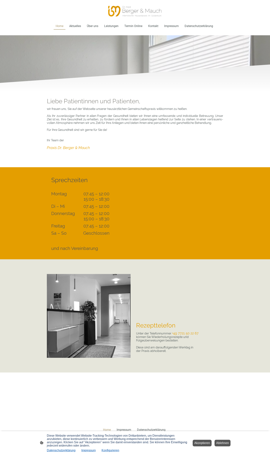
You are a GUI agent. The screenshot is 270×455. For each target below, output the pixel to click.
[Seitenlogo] (135, 11)
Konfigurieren (110, 450)
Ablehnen (222, 443)
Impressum (88, 450)
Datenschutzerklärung (61, 450)
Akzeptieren (202, 443)
